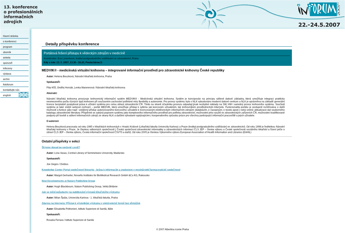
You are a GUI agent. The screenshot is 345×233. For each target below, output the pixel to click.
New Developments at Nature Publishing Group (68, 181)
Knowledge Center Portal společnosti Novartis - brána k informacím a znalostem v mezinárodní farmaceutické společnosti (111, 169)
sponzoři (7, 63)
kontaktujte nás (11, 90)
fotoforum (8, 84)
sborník (7, 52)
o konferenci (9, 41)
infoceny (7, 68)
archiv (6, 79)
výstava (7, 73)
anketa (6, 57)
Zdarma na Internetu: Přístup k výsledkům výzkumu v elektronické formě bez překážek (91, 203)
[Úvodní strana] (172, 14)
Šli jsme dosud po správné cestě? (61, 147)
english (7, 95)
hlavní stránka (10, 36)
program (7, 46)
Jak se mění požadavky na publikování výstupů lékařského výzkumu (81, 192)
